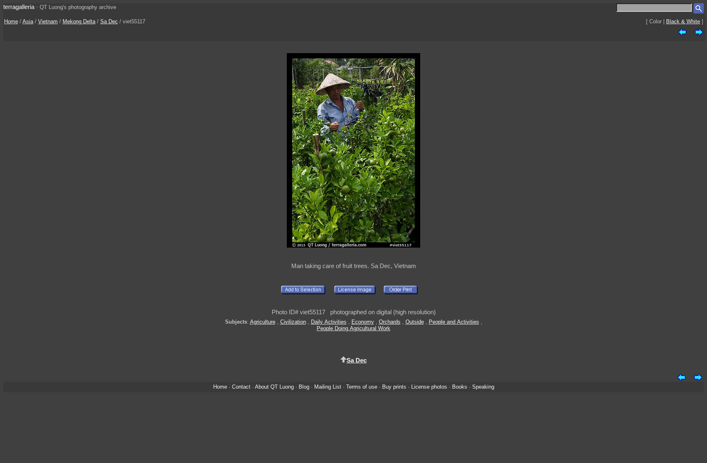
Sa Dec (109, 21)
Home (11, 21)
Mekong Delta (79, 21)
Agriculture (262, 322)
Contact (241, 387)
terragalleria (18, 6)
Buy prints (394, 387)
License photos (429, 387)
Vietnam (48, 21)
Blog (304, 387)
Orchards (390, 322)
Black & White (683, 21)
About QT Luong (274, 387)
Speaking (483, 387)
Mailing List (327, 387)
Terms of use (361, 387)
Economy (362, 322)
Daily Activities (329, 322)
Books (459, 387)
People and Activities (454, 322)
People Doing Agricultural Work (353, 328)
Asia (28, 21)
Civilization (293, 322)
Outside (414, 322)
